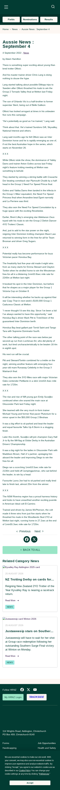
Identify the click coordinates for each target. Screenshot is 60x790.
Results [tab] (49, 19)
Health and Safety (47, 748)
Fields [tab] (11, 19)
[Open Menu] (6, 8)
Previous (25, 531)
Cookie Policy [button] (24, 770)
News (15, 29)
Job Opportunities (47, 743)
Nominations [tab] (30, 19)
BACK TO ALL (31, 550)
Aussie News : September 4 (36, 29)
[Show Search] (53, 7)
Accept (30, 783)
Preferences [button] (44, 774)
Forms (6, 743)
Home (6, 29)
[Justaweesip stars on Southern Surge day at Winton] (30, 619)
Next (38, 531)
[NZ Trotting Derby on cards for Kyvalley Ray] (30, 567)
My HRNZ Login (13, 697)
